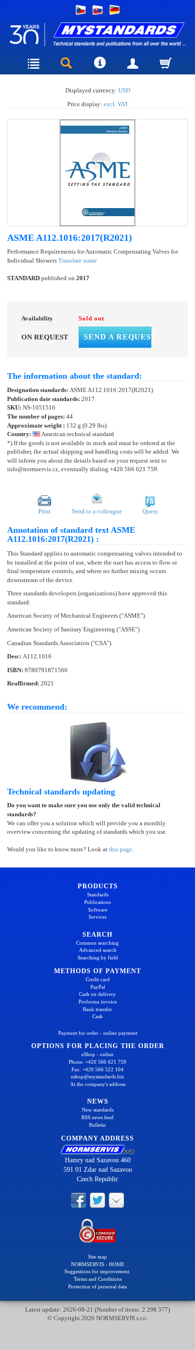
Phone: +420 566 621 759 (97, 1062)
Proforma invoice (98, 1001)
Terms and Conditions (98, 1279)
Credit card (98, 979)
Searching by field (98, 957)
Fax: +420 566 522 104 (97, 1069)
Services (97, 917)
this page (120, 849)
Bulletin (97, 1125)
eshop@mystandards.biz (97, 1076)
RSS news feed (97, 1117)
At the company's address (97, 1084)
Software (97, 909)
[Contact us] (116, 1200)
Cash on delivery (97, 994)
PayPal (97, 987)
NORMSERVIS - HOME (97, 1264)
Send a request (117, 337)
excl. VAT (116, 104)
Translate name (77, 260)
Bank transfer (97, 1009)
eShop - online (97, 1054)
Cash (97, 1016)
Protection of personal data (97, 1286)
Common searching (97, 943)
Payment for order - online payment (97, 1033)
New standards (98, 1110)
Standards (97, 894)
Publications (97, 902)
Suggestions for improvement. (97, 1271)
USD (124, 90)
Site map (97, 1256)
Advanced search (97, 950)
